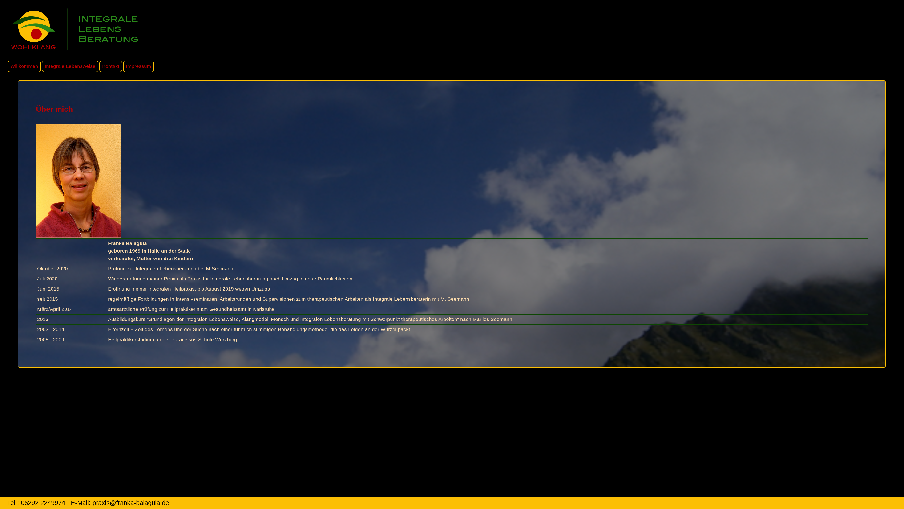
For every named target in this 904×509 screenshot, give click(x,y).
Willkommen (24, 66)
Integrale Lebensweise (70, 66)
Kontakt (110, 66)
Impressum (138, 66)
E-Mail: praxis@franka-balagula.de (120, 502)
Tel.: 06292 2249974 (36, 502)
